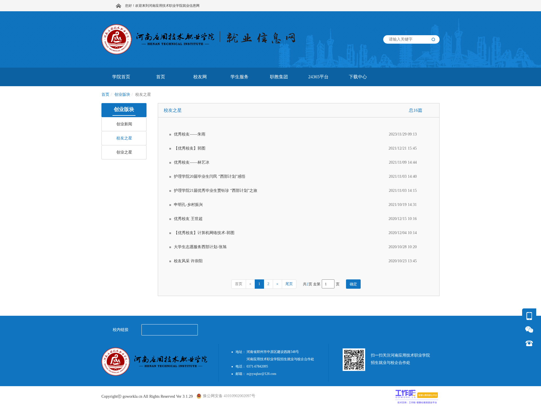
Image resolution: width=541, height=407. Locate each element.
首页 (105, 94)
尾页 (289, 284)
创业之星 (124, 152)
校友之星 (124, 138)
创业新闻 (124, 124)
